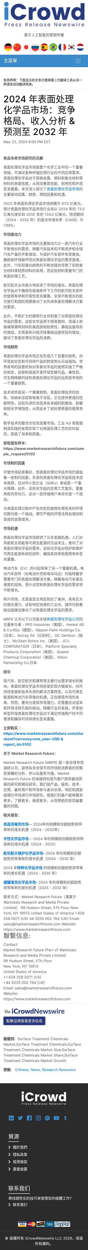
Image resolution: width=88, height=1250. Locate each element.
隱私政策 (20, 1154)
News (35, 1069)
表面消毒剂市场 (16, 824)
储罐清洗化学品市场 (19, 882)
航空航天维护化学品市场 (23, 853)
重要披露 (20, 1169)
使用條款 (20, 1161)
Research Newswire (59, 1069)
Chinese (22, 1069)
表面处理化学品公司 (63, 619)
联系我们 (20, 1204)
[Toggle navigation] (78, 60)
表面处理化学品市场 (63, 189)
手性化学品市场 (16, 838)
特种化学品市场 (29, 867)
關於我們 (20, 1147)
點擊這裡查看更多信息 (24, 1021)
